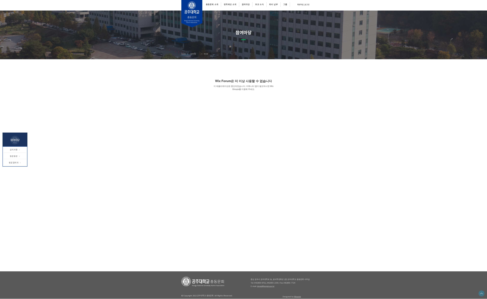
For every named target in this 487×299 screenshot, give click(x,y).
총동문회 (217, 282)
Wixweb (297, 297)
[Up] (481, 293)
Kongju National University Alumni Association (208, 285)
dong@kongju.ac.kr (265, 286)
